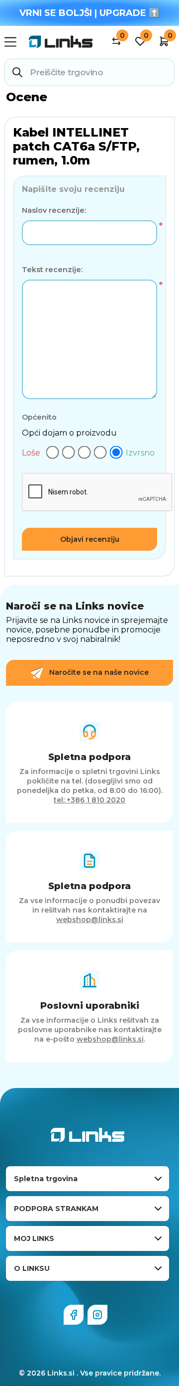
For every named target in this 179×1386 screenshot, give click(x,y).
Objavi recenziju (89, 539)
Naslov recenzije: (54, 210)
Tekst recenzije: (52, 269)
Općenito (39, 417)
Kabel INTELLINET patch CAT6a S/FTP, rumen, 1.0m (76, 146)
